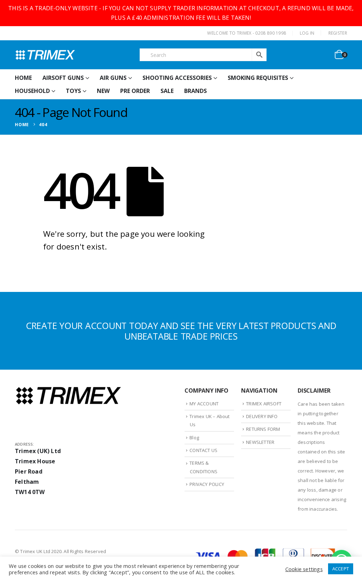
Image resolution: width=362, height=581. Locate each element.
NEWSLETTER (260, 442)
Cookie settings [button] (304, 569)
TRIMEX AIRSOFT (263, 403)
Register (337, 33)
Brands (195, 91)
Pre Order (135, 91)
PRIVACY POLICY (206, 484)
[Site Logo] (45, 55)
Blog (194, 437)
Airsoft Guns (63, 78)
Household (32, 91)
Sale (167, 91)
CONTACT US (203, 450)
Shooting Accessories (177, 78)
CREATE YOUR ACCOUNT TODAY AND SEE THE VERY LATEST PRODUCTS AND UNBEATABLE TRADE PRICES (181, 330)
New (103, 91)
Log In (307, 33)
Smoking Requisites (258, 78)
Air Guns (113, 78)
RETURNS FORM (263, 429)
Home (23, 78)
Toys (73, 91)
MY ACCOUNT (203, 403)
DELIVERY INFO (262, 416)
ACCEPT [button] (340, 568)
